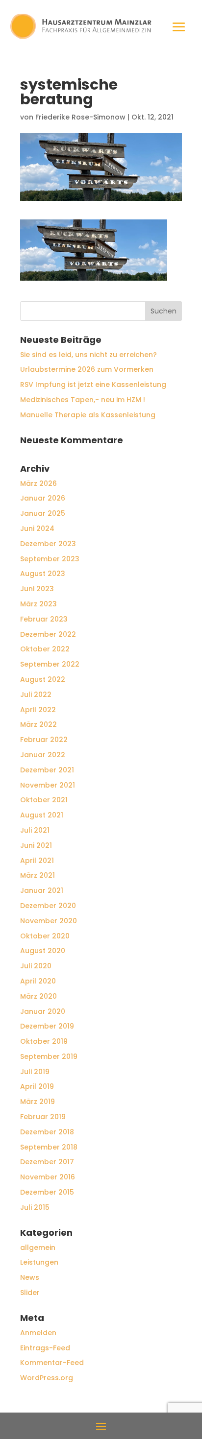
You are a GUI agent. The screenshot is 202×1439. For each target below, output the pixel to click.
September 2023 (49, 559)
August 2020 (42, 951)
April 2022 (38, 710)
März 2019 (37, 1101)
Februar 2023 (44, 619)
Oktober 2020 (45, 936)
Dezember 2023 (48, 544)
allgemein (37, 1247)
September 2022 (49, 664)
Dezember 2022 (48, 634)
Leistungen (39, 1262)
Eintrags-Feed (45, 1348)
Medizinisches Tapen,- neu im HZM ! (82, 400)
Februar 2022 (44, 739)
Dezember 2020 (48, 906)
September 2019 (48, 1056)
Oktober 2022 (45, 649)
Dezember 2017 (47, 1162)
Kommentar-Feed (52, 1362)
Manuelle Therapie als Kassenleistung (87, 415)
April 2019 (37, 1086)
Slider (30, 1292)
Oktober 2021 (44, 800)
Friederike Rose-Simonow (80, 117)
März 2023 (38, 604)
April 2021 (37, 860)
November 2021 (47, 785)
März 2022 (38, 724)
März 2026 (38, 483)
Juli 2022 (35, 694)
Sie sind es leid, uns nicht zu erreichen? (88, 355)
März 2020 (38, 996)
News (29, 1277)
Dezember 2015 (47, 1192)
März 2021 (37, 875)
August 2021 (41, 815)
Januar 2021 (41, 890)
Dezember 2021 (47, 770)
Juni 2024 (37, 528)
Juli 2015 (35, 1207)
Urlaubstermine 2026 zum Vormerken (86, 369)
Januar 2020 (42, 1011)
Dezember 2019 (47, 1026)
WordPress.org (46, 1378)
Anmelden (38, 1333)
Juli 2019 (35, 1072)
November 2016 (47, 1177)
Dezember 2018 (47, 1132)
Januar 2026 (42, 498)
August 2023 (42, 573)
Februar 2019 (43, 1117)
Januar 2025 (42, 513)
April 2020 (38, 981)
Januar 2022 (42, 755)
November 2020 (48, 921)
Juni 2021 (36, 845)
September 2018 (48, 1147)
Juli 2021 (35, 830)
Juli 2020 (35, 966)
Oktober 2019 (44, 1041)
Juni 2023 (37, 589)
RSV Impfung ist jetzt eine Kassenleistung (93, 384)
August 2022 (42, 679)
